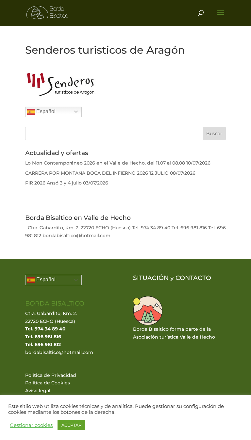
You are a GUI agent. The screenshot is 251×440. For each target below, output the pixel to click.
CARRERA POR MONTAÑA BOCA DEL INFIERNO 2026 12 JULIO (97, 173)
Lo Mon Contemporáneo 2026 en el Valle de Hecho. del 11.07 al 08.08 (105, 163)
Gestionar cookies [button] (31, 425)
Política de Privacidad (50, 375)
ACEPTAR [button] (71, 425)
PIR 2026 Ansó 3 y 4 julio (53, 183)
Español (45, 111)
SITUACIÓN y (154, 278)
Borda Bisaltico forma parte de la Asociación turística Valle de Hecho (174, 333)
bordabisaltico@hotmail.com (59, 352)
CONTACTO (193, 278)
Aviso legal (37, 391)
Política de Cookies (47, 383)
